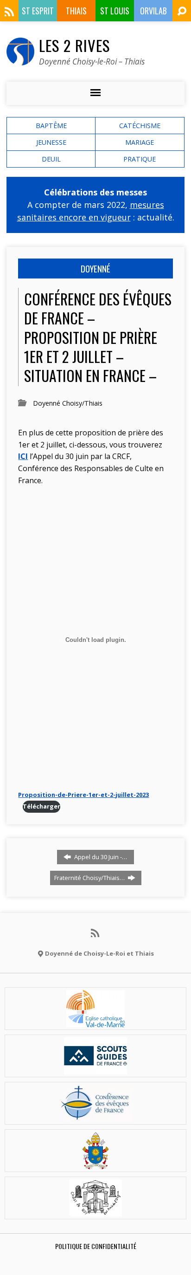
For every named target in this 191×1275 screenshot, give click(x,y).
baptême (51, 125)
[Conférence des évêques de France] (95, 1116)
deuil (51, 159)
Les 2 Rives (74, 45)
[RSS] (9, 11)
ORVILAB (153, 11)
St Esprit (38, 11)
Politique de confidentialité (95, 1246)
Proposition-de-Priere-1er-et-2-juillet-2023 (83, 794)
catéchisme (139, 125)
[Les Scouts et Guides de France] (95, 1069)
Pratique (139, 159)
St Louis (114, 11)
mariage (139, 142)
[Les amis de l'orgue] (95, 1211)
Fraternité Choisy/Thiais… (90, 878)
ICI (23, 456)
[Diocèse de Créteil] (95, 1021)
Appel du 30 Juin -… (100, 857)
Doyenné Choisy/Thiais (67, 403)
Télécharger (41, 806)
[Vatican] (95, 1163)
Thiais (76, 11)
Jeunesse (51, 142)
